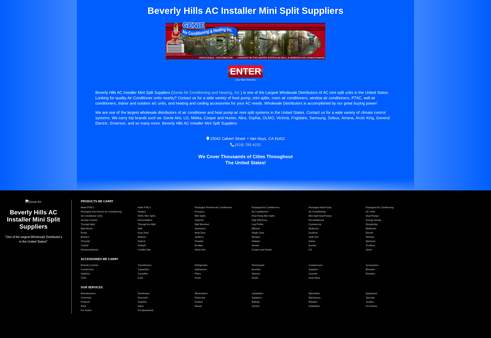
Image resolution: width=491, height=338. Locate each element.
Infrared (142, 237)
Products (85, 302)
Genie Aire (200, 249)
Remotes (370, 273)
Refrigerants (201, 265)
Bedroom (370, 241)
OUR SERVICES (92, 287)
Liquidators (257, 293)
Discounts (143, 297)
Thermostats (258, 265)
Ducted (312, 245)
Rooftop (199, 245)
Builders (85, 237)
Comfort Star (144, 249)
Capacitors (143, 269)
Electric (369, 232)
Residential (372, 224)
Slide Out (313, 237)
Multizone (314, 228)
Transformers (145, 265)
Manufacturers (88, 293)
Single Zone (258, 232)
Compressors (316, 265)
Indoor (312, 241)
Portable (199, 241)
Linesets (313, 273)
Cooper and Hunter (262, 249)
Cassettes (143, 273)
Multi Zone (200, 232)
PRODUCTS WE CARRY (97, 201)
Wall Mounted (202, 224)
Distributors (144, 293)
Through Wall (88, 224)
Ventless (199, 237)
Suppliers (257, 297)
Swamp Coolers (89, 220)
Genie (369, 249)
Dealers (199, 302)
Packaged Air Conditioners (265, 207)
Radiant (142, 245)
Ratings (256, 302)
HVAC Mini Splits (146, 216)
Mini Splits (200, 216)
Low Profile (257, 224)
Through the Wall (147, 224)
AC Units (370, 211)
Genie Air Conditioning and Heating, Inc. (207, 92)
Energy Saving (373, 220)
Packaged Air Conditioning (380, 207)
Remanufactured (89, 249)
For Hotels (86, 310)
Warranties (314, 293)
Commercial (315, 224)
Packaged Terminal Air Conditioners (213, 207)
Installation (314, 306)
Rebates (313, 302)
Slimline (370, 237)
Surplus (370, 302)
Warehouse (315, 297)
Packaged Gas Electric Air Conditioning (101, 211)
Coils (140, 278)
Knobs (255, 278)
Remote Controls (89, 265)
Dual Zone (143, 232)
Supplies (313, 269)
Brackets (370, 269)
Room (84, 232)
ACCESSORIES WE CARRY (99, 259)
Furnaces (199, 211)
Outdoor (256, 241)
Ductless (313, 232)
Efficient (256, 228)
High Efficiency (259, 220)
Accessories (372, 265)
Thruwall (85, 241)
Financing (200, 297)
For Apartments (145, 310)
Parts (83, 306)
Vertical (141, 241)
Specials (370, 297)
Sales (141, 306)
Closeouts (86, 297)
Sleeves (256, 273)
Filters (198, 273)
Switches (85, 273)
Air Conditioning (317, 211)
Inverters (256, 269)
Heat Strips (314, 278)
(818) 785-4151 (247, 145)
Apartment (200, 228)
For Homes (371, 306)
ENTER (245, 71)
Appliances (200, 269)
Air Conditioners (260, 211)
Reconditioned (316, 220)
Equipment (371, 293)
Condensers (87, 269)
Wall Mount (86, 228)
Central (84, 245)
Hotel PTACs (144, 207)
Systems (199, 220)
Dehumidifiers (145, 220)
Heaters (142, 211)
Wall (140, 228)
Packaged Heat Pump (320, 207)
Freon (198, 278)
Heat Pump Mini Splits (263, 216)
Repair (198, 306)
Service (256, 306)
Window (256, 237)
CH (310, 249)
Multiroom (371, 228)
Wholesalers (201, 293)
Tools (83, 278)
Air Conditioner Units (91, 216)
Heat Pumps (372, 216)
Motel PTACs (87, 207)
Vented (255, 245)
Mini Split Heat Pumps (320, 216)
